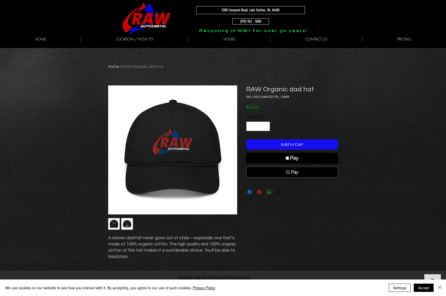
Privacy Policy (204, 287)
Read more (118, 256)
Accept (423, 287)
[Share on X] (279, 192)
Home (113, 67)
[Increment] (266, 126)
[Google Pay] (292, 172)
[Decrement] (250, 126)
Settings (399, 287)
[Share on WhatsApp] (269, 192)
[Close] (440, 288)
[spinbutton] (258, 126)
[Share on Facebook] (249, 192)
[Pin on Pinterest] (259, 192)
